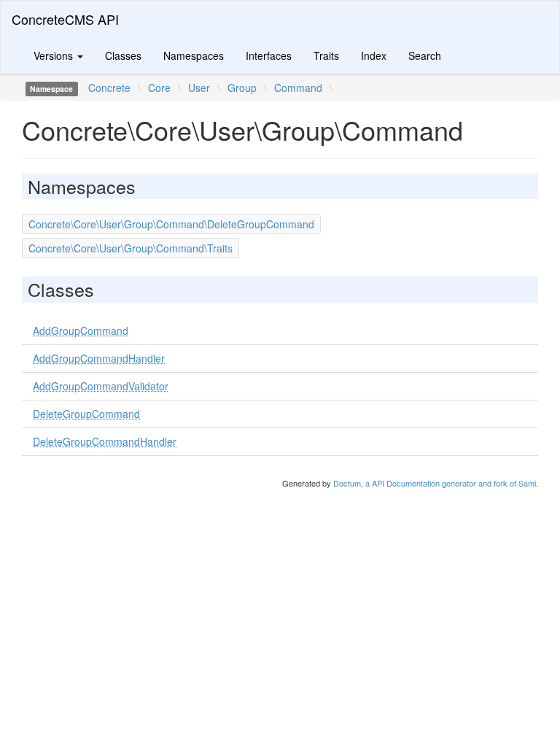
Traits (326, 55)
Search (424, 55)
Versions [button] (55, 55)
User (199, 87)
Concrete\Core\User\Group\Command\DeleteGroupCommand (171, 224)
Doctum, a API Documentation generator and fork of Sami (434, 483)
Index (373, 55)
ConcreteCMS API (65, 18)
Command (298, 87)
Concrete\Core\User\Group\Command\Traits (130, 248)
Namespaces (193, 55)
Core (159, 87)
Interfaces (269, 55)
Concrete (109, 87)
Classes (123, 55)
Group (242, 87)
